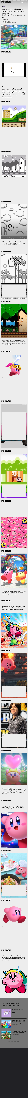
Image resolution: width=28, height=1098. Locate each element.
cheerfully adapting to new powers (14, 958)
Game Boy (8, 194)
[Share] (9, 1042)
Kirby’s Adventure (8, 93)
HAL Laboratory (13, 745)
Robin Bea (6, 19)
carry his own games (20, 944)
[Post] (12, 1042)
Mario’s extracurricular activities (17, 606)
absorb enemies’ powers (17, 393)
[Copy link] (15, 1042)
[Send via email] (18, 1042)
